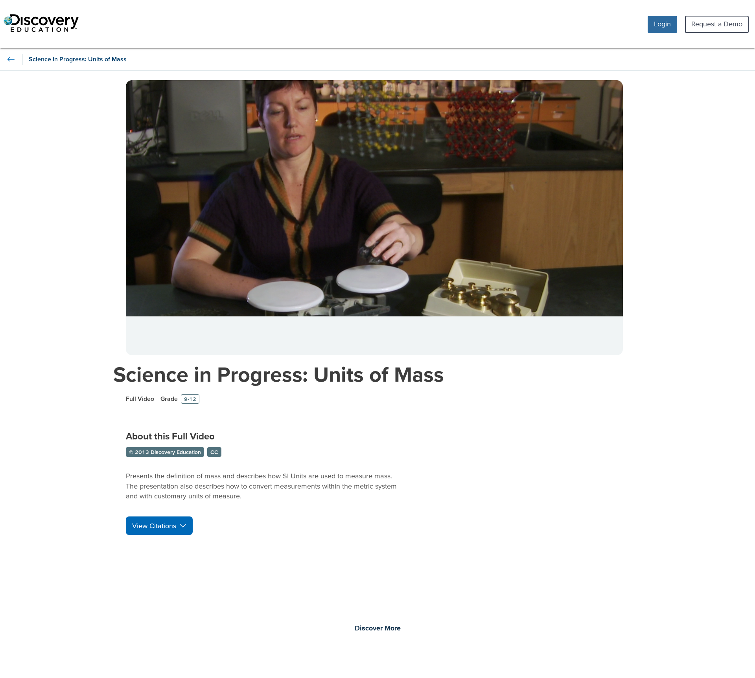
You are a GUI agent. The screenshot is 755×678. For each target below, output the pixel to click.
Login (662, 24)
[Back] (11, 59)
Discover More (378, 628)
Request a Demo (716, 24)
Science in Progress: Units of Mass (278, 374)
